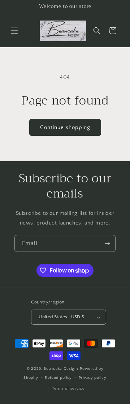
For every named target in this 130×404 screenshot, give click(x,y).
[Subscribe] (107, 243)
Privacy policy (93, 378)
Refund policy (58, 378)
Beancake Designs (61, 369)
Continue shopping (65, 127)
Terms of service (68, 388)
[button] (14, 31)
